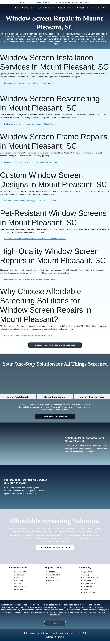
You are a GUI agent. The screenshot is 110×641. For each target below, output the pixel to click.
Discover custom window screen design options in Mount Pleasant (30, 201)
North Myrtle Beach (90, 577)
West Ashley (18, 580)
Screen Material (64, 8)
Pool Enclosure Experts (92, 397)
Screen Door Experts (55, 397)
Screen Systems (45, 8)
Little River (87, 580)
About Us (101, 8)
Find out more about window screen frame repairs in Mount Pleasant (30, 162)
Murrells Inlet (53, 580)
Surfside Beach (89, 583)
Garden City (87, 586)
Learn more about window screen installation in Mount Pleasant (29, 83)
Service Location (84, 8)
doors (59, 405)
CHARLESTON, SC (43, 2)
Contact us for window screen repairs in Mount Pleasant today (28, 335)
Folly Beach (18, 583)
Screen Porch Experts (18, 397)
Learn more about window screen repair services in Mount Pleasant (30, 279)
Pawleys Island (54, 575)
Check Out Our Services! (55, 416)
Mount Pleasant (20, 572)
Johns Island (18, 577)
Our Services (27, 8)
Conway (86, 575)
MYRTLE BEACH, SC (27, 2)
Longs (85, 589)
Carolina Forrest (89, 592)
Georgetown (53, 572)
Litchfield (51, 577)
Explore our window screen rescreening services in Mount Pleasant (30, 124)
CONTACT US (55, 623)
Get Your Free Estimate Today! (55, 547)
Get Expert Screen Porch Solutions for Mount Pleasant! (55, 345)
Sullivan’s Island (20, 586)
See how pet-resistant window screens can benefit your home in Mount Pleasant (35, 239)
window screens (30, 405)
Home (17, 8)
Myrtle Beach (88, 572)
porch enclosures (46, 405)
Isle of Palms (19, 589)
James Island (19, 575)
